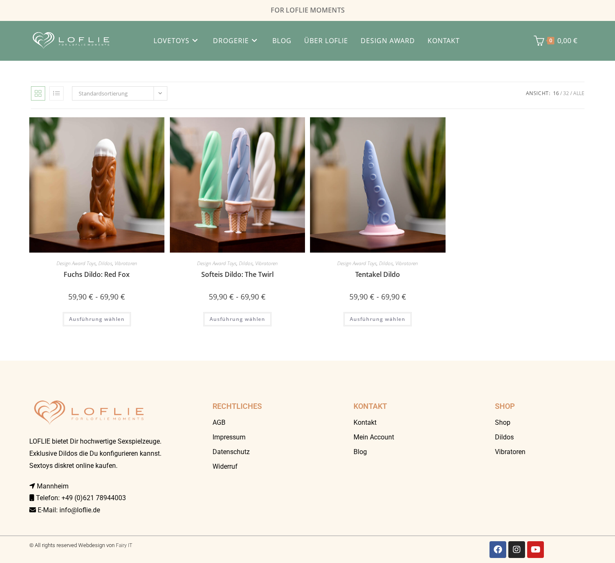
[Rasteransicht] (38, 93)
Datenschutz (231, 452)
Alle (578, 93)
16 (556, 93)
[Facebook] (497, 549)
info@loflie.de (79, 510)
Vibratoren (126, 263)
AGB (219, 422)
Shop (502, 422)
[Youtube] (535, 549)
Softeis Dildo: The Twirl (237, 274)
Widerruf (225, 466)
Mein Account (374, 437)
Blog (360, 452)
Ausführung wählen (97, 319)
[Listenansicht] (56, 93)
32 (566, 93)
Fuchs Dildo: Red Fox (97, 274)
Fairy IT (124, 545)
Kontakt (365, 422)
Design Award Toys (76, 263)
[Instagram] (516, 549)
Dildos (105, 263)
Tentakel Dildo (377, 274)
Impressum (229, 437)
